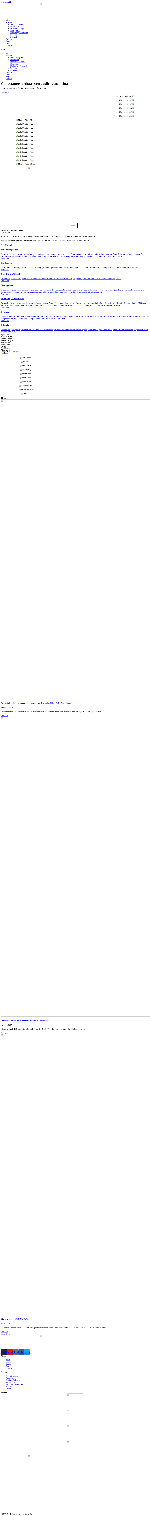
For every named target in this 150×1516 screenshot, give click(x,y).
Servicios (9, 22)
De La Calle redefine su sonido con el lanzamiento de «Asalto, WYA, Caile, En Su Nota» (36, 703)
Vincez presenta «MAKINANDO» (14, 1319)
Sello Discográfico (17, 24)
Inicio (8, 20)
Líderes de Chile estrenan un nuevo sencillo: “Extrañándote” (25, 1021)
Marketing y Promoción (19, 33)
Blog (7, 43)
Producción (14, 26)
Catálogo (9, 39)
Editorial (13, 37)
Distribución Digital (17, 29)
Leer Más (4, 716)
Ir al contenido (6, 2)
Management (15, 31)
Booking (13, 35)
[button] (75, 49)
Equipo (8, 41)
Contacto (9, 45)
